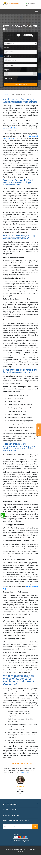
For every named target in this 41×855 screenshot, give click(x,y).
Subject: (7, 39)
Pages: (6, 70)
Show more (25, 772)
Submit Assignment (20, 84)
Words (8, 78)
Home (6, 94)
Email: (6, 48)
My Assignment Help (23, 849)
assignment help (11, 128)
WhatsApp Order (30, 4)
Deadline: (7, 56)
